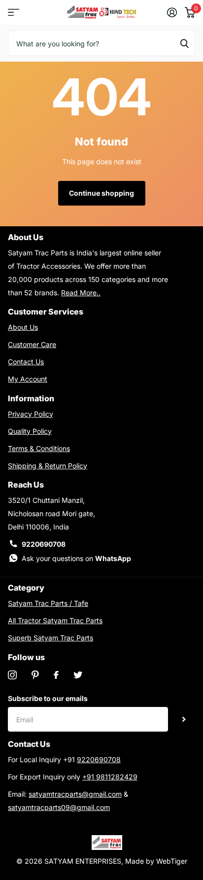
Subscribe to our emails (48, 698)
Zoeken (184, 43)
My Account (27, 379)
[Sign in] (172, 12)
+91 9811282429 (109, 777)
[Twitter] (77, 674)
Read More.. (81, 292)
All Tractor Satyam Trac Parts (55, 620)
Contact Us (26, 361)
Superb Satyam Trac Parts (50, 638)
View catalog (13, 12)
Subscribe (184, 719)
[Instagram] (12, 674)
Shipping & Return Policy (47, 465)
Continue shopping (101, 193)
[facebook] (56, 675)
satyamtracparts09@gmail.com (59, 807)
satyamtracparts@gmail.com (75, 794)
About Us (23, 327)
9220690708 (44, 544)
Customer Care (32, 344)
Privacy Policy (30, 414)
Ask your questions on (76, 558)
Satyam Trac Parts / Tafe (48, 603)
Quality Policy (30, 431)
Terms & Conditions (39, 448)
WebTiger (171, 861)
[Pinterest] (35, 674)
